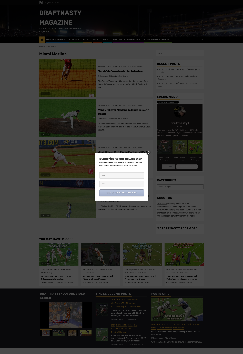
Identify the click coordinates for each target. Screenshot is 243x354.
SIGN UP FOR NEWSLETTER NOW (122, 193)
